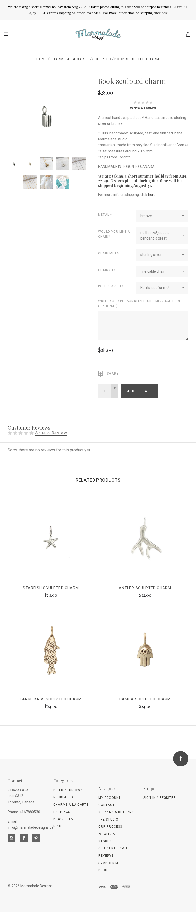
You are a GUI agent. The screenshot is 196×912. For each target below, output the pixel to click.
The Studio (108, 819)
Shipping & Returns (116, 812)
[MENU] (7, 34)
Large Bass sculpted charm (51, 699)
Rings (58, 826)
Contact (106, 805)
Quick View (51, 542)
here (165, 13)
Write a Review (51, 433)
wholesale (108, 834)
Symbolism (108, 863)
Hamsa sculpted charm (145, 699)
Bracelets (63, 819)
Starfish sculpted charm (51, 588)
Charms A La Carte (71, 804)
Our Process (110, 826)
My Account (109, 798)
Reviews (105, 855)
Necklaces (63, 797)
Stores (105, 841)
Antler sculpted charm (145, 588)
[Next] (75, 85)
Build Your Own (68, 790)
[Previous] (17, 85)
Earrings (61, 812)
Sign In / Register (159, 798)
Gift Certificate (113, 848)
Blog (102, 870)
